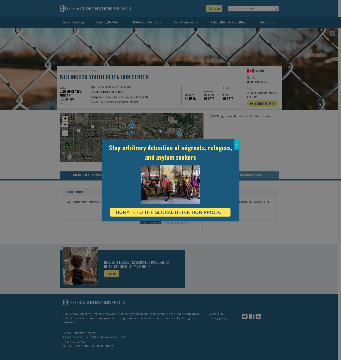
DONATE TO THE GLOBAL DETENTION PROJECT (170, 212)
